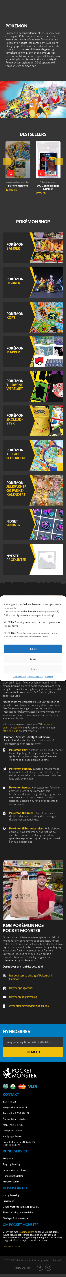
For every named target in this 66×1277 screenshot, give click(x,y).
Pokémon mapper (48, 182)
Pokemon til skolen (21, 812)
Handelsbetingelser (13, 1175)
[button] (10, 173)
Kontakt (49, 676)
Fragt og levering (12, 1164)
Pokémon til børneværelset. (26, 828)
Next (59, 161)
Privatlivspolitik (35, 676)
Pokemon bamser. (20, 768)
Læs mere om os (11, 1246)
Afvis (33, 658)
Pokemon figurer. (20, 787)
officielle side (10, 731)
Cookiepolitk (19, 676)
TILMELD (33, 1052)
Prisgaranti (8, 1158)
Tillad (33, 648)
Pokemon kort (18, 749)
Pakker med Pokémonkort (18, 182)
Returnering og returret (15, 1170)
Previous (7, 161)
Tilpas (33, 669)
